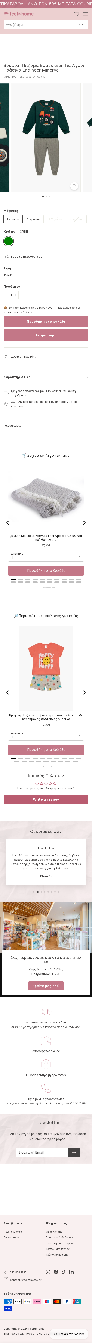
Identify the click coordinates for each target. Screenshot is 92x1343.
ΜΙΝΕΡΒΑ (10, 76)
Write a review (46, 799)
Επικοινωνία (11, 1237)
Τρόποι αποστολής (58, 1248)
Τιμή (7, 268)
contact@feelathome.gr (26, 1279)
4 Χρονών (76, 219)
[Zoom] (74, 186)
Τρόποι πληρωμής (57, 1254)
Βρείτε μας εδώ (45, 986)
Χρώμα (16, 231)
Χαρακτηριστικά (17, 377)
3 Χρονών (55, 219)
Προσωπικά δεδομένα (60, 1237)
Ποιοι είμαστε (13, 1231)
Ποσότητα (12, 286)
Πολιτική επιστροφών (59, 1243)
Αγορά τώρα (46, 335)
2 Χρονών (33, 219)
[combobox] (46, 25)
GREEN (8, 241)
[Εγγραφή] (74, 1152)
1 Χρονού (13, 219)
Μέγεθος (11, 211)
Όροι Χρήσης (54, 1231)
